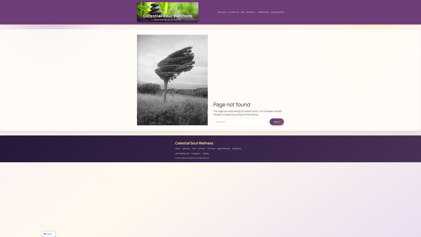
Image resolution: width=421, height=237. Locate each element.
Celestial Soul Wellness (194, 143)
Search (277, 121)
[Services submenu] (255, 12)
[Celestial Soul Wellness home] (167, 12)
